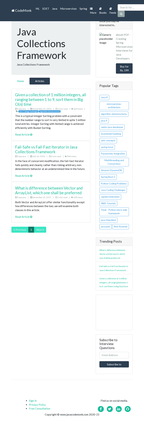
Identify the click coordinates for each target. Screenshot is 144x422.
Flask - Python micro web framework (114, 211)
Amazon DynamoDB (111, 170)
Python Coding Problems (114, 183)
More (93, 12)
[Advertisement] (114, 312)
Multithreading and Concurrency (114, 162)
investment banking (111, 133)
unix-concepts (108, 140)
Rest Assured (120, 226)
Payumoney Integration (113, 153)
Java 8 (104, 97)
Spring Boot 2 (108, 176)
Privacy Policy (37, 404)
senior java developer (112, 127)
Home (20, 81)
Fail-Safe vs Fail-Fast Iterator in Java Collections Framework (46, 149)
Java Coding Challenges (113, 190)
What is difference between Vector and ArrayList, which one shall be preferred (49, 190)
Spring (83, 8)
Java (54, 8)
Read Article (22, 134)
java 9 (104, 120)
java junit (105, 226)
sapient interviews (110, 196)
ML (38, 8)
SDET (45, 8)
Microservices (68, 8)
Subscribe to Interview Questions (114, 365)
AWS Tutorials (108, 203)
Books (103, 12)
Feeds (112, 12)
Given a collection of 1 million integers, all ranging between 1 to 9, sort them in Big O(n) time (50, 99)
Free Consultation (39, 408)
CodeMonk (22, 10)
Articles (39, 81)
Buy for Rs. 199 (124, 68)
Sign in (33, 400)
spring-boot (107, 147)
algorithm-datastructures (114, 114)
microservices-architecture (114, 106)
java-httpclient (108, 220)
